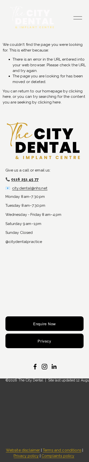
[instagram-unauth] (44, 367)
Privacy (44, 340)
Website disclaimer (23, 450)
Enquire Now (44, 323)
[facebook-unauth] (35, 367)
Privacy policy (26, 456)
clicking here (49, 102)
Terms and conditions (62, 450)
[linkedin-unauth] (54, 367)
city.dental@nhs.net (29, 188)
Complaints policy (58, 456)
